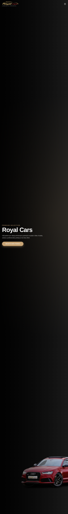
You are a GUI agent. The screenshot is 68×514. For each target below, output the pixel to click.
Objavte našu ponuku (12, 243)
